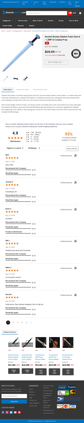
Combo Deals (7, 26)
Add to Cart (41, 371)
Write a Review (72, 148)
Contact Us (33, 400)
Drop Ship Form (48, 413)
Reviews (31, 392)
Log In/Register (34, 403)
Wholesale (53, 2)
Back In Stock (38, 21)
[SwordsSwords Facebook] (2, 412)
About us (32, 395)
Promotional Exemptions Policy (47, 396)
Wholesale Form (48, 410)
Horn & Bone (73, 21)
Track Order (33, 406)
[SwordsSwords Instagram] (7, 412)
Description (8, 89)
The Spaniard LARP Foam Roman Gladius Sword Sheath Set (54, 359)
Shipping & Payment (47, 406)
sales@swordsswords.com (11, 2)
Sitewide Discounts (40, 89)
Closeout (20, 26)
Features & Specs (22, 89)
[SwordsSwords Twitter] (11, 412)
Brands (31, 26)
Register (77, 6)
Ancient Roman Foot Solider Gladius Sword (67, 357)
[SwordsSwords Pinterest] (19, 412)
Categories (7, 21)
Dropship (62, 2)
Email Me (14, 371)
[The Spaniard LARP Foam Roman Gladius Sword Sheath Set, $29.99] (54, 342)
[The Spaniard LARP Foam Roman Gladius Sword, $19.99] (41, 342)
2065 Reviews (17, 141)
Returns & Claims (46, 402)
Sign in (77, 2)
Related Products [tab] (10, 332)
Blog (30, 397)
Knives (61, 21)
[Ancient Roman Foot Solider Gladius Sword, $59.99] (68, 342)
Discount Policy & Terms (48, 387)
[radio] (33, 132)
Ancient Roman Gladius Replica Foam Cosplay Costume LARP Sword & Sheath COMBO (13, 360)
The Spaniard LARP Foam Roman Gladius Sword (40, 358)
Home (31, 389)
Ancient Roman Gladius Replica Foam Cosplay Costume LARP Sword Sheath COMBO (27, 360)
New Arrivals (22, 21)
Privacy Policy (47, 391)
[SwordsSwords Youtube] (15, 412)
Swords (50, 21)
